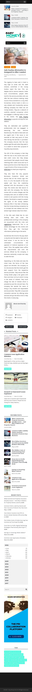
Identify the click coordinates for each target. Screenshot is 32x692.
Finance (7, 67)
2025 (6, 561)
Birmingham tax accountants (14, 654)
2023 (6, 567)
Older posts (9, 326)
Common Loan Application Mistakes (14, 355)
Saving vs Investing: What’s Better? (18, 470)
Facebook (10, 315)
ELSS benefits (14, 660)
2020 (7, 575)
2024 (6, 564)
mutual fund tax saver (11, 665)
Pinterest (19, 317)
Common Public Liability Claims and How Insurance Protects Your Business (20, 433)
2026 (6, 545)
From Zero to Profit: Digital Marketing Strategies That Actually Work (19, 461)
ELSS (6, 660)
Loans (13, 67)
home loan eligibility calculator (14, 662)
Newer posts (23, 326)
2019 (6, 578)
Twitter (19, 315)
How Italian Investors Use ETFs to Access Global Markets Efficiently (21, 26)
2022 (6, 569)
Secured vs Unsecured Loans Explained (14, 393)
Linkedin (10, 320)
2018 (6, 580)
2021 (6, 572)
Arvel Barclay (12, 74)
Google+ (9, 317)
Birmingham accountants (12, 651)
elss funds (23, 660)
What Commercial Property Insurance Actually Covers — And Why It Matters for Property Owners (15, 422)
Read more (8, 369)
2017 (6, 583)
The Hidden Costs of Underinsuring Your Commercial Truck (18, 451)
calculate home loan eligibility (14, 657)
